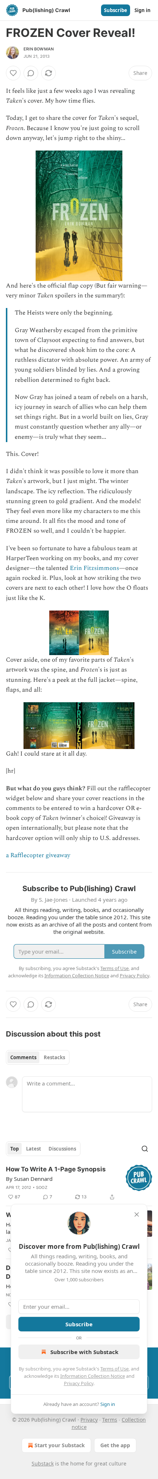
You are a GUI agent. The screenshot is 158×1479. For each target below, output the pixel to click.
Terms (109, 1419)
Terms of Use (114, 1368)
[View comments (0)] (31, 73)
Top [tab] (14, 1148)
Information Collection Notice (92, 1376)
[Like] (13, 73)
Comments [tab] (23, 1057)
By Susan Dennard (29, 1178)
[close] (137, 1214)
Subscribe (115, 10)
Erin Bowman (39, 49)
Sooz (41, 1187)
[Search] (144, 1148)
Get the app (115, 1445)
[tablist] (37, 1057)
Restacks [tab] (54, 1057)
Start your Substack (60, 1445)
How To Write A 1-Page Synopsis (56, 1169)
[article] (79, 1183)
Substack (43, 1463)
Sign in (142, 10)
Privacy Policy (78, 1383)
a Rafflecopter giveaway (38, 855)
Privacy (89, 1419)
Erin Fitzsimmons (94, 568)
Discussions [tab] (62, 1148)
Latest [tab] (33, 1148)
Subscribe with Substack (84, 1352)
